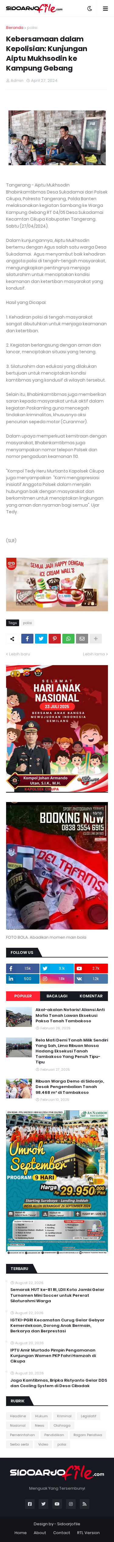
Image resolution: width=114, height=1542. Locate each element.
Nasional (18, 1425)
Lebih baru (19, 654)
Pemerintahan (22, 1434)
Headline (18, 1416)
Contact (61, 1533)
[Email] (82, 639)
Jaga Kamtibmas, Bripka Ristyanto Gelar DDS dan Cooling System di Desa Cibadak (58, 1383)
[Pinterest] (55, 639)
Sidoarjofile (68, 1524)
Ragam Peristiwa (88, 1434)
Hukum (41, 1416)
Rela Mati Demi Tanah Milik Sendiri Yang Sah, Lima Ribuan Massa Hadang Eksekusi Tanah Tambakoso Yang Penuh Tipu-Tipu (72, 1051)
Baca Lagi (57, 996)
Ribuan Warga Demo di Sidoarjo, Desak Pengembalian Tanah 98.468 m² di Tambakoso (70, 1087)
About (40, 1533)
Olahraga (62, 1425)
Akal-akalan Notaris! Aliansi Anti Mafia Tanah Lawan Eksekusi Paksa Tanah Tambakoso (70, 1015)
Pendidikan (54, 1434)
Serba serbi (19, 1444)
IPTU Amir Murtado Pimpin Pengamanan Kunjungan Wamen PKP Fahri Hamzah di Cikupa (53, 1356)
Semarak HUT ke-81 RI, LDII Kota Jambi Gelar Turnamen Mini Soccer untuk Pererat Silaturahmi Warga (57, 1295)
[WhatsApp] (68, 639)
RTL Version (88, 1533)
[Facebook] (27, 639)
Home (21, 1533)
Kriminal (64, 1416)
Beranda (14, 27)
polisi (32, 27)
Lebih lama (94, 654)
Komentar (91, 996)
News (39, 1425)
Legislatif (88, 1416)
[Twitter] (41, 639)
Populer (23, 996)
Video (43, 1444)
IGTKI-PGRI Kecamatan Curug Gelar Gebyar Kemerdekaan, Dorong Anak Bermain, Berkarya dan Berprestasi (57, 1325)
